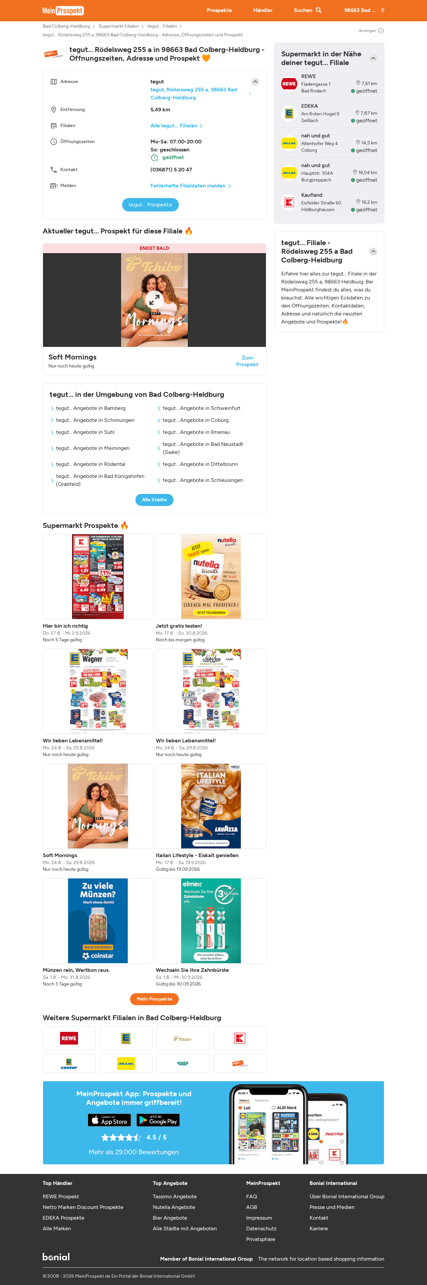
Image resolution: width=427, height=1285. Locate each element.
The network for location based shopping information (321, 1259)
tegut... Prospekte (150, 204)
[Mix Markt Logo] (182, 1063)
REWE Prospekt (61, 1196)
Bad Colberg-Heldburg (66, 26)
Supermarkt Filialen (119, 26)
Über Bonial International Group (347, 1196)
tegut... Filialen (162, 26)
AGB (251, 1207)
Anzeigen (367, 30)
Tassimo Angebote (175, 1196)
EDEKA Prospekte (63, 1218)
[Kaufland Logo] (240, 1038)
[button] (154, 309)
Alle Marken (57, 1228)
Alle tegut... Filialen (173, 125)
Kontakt (319, 1218)
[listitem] (98, 588)
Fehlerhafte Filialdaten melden (188, 185)
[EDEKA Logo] (126, 1038)
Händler (263, 10)
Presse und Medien (332, 1207)
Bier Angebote (170, 1218)
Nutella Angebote (174, 1207)
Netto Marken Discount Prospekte (83, 1207)
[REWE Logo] (69, 1038)
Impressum (259, 1218)
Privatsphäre (260, 1239)
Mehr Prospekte (154, 999)
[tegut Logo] (240, 1063)
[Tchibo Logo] (182, 1038)
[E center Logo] (69, 1063)
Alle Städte (154, 500)
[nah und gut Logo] (126, 1063)
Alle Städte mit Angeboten (185, 1228)
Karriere (319, 1228)
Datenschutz (261, 1228)
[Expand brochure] (154, 300)
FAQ (251, 1196)
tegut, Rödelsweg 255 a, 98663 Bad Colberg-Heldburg (193, 93)
